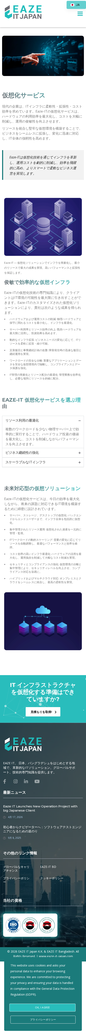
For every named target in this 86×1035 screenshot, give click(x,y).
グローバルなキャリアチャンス (16, 868)
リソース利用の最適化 (22, 420)
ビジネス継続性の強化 (22, 453)
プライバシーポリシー (16, 880)
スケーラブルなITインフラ (25, 462)
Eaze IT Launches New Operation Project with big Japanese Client (40, 808)
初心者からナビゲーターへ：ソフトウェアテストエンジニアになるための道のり (42, 829)
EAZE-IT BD (48, 867)
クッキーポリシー (51, 878)
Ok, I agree (42, 1007)
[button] (43, 420)
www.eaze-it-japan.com (56, 956)
